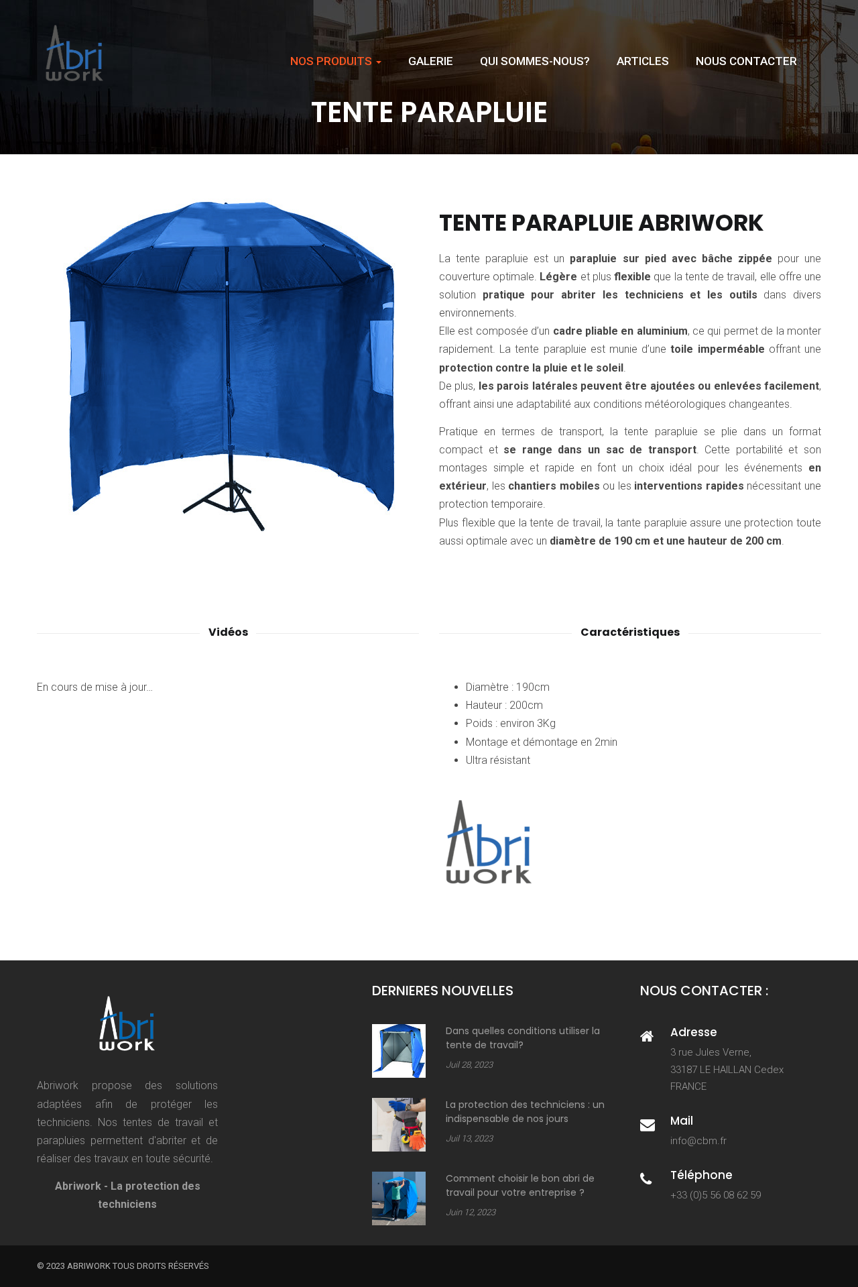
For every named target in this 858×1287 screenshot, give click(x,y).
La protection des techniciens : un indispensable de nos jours (525, 1111)
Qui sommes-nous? (535, 61)
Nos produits (332, 61)
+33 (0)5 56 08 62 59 (715, 1195)
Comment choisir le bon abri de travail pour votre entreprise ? (520, 1185)
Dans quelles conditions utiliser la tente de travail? (523, 1038)
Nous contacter (746, 61)
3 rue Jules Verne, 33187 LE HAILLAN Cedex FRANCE (727, 1069)
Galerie (430, 61)
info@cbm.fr (698, 1141)
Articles (643, 61)
